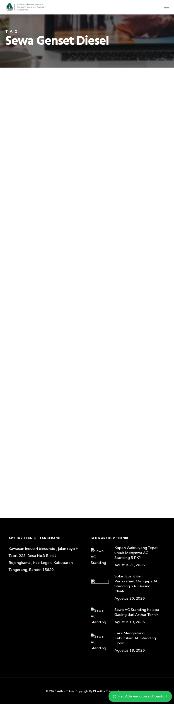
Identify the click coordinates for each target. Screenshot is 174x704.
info (11, 204)
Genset (13, 107)
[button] (166, 7)
